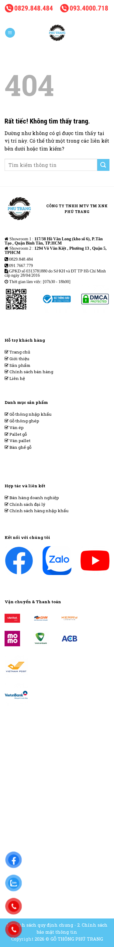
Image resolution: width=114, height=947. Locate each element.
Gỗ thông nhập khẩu (30, 414)
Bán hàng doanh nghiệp (34, 497)
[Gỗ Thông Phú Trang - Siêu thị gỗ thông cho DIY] (57, 32)
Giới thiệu (19, 358)
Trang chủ (19, 352)
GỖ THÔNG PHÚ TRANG (76, 939)
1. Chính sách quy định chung (39, 925)
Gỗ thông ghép (24, 421)
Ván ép (16, 427)
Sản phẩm (19, 365)
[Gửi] (103, 165)
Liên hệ (17, 378)
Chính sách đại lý (27, 504)
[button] (10, 33)
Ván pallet (19, 440)
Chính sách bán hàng (31, 371)
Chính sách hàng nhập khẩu (38, 510)
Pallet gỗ (18, 434)
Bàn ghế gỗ (20, 447)
